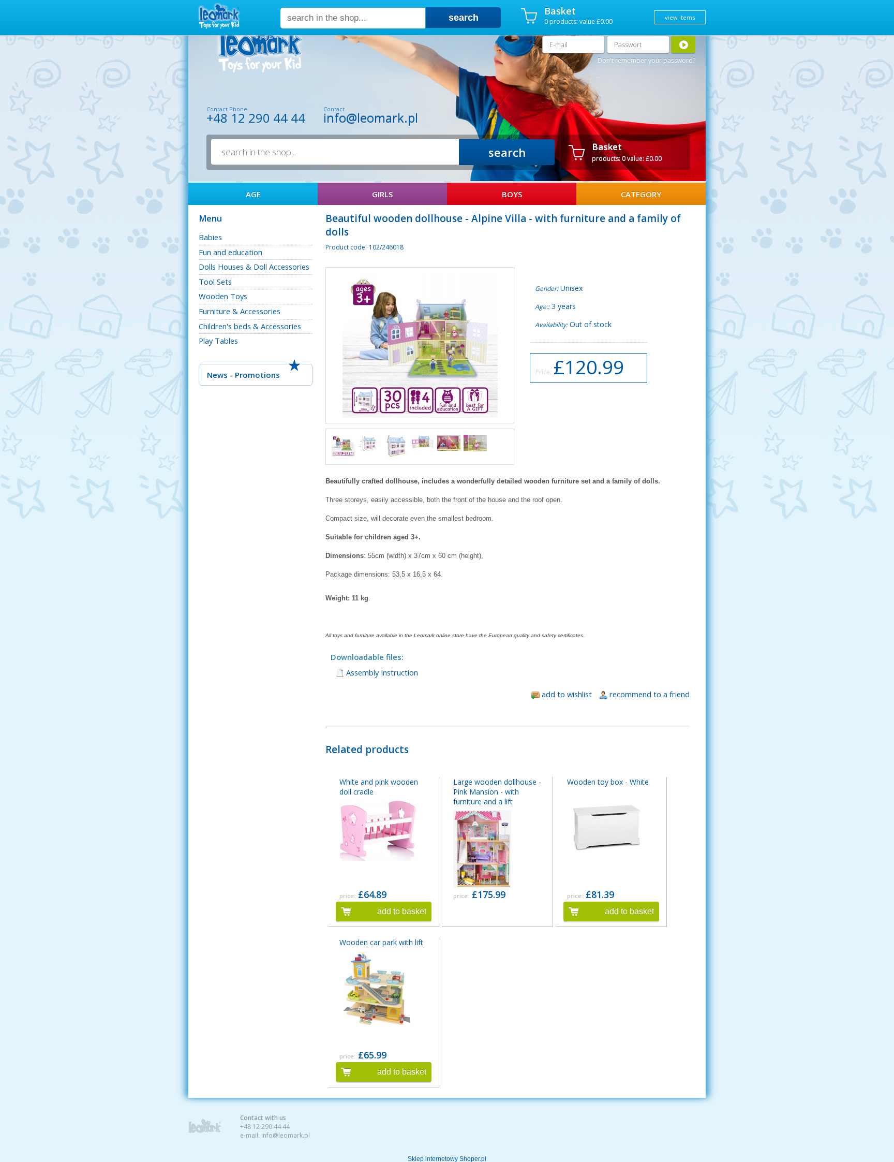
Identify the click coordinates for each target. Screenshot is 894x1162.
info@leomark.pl (370, 117)
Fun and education (230, 252)
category (641, 194)
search (464, 17)
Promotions (257, 375)
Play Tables (218, 340)
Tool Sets (215, 281)
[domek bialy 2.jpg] (396, 446)
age (253, 194)
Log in (683, 44)
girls (382, 194)
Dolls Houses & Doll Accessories (254, 266)
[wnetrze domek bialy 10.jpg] (448, 443)
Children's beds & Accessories (250, 326)
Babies (210, 237)
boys (512, 194)
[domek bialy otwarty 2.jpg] (422, 442)
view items (680, 17)
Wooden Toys (223, 296)
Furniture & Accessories (239, 311)
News (217, 375)
